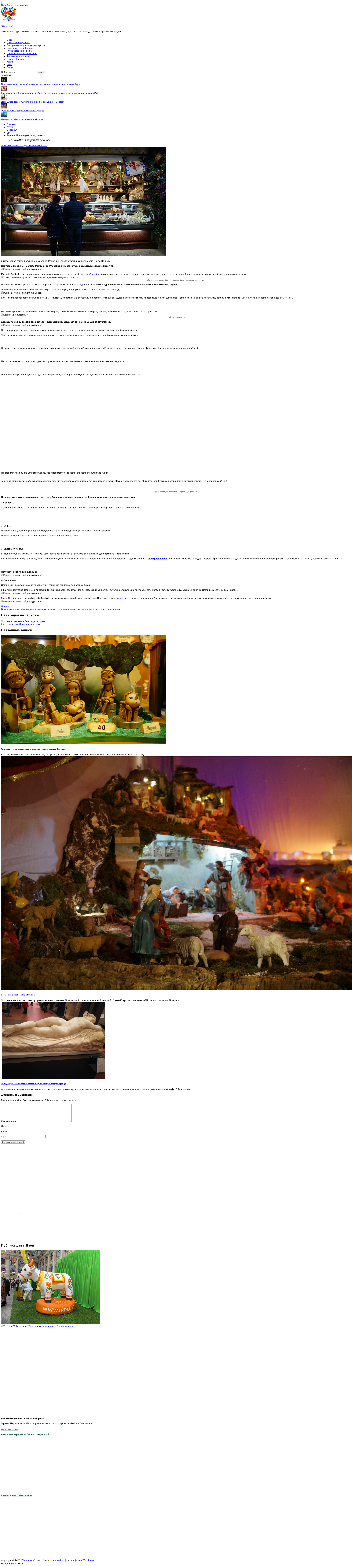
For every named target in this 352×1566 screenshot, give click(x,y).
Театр (10, 67)
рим (79, 609)
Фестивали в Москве (18, 56)
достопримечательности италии (29, 609)
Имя (4, 1126)
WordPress (88, 1560)
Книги (10, 61)
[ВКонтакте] (2, 1426)
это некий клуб (89, 274)
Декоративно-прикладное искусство (26, 45)
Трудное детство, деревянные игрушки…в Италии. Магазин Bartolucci (33, 749)
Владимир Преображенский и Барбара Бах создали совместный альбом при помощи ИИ (49, 93)
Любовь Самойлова (36, 145)
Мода (10, 39)
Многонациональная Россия (22, 53)
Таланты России (15, 59)
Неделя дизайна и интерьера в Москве (22, 119)
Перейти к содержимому (14, 5)
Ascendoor (58, 1560)
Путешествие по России (19, 50)
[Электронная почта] (6, 1426)
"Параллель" (7, 26)
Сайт (3, 1136)
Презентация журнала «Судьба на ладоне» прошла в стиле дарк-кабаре (40, 84)
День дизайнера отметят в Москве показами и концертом (32, 101)
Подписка (6, 75)
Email (5, 1131)
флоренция (88, 609)
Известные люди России (20, 48)
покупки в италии (66, 609)
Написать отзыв (9, 1429)
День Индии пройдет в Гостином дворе (22, 110)
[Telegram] (4, 1426)
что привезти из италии (108, 609)
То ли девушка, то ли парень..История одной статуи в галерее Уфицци (33, 1084)
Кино (9, 64)
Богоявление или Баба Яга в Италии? (18, 995)
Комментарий (9, 1121)
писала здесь (122, 598)
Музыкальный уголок (18, 42)
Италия (5, 606)
